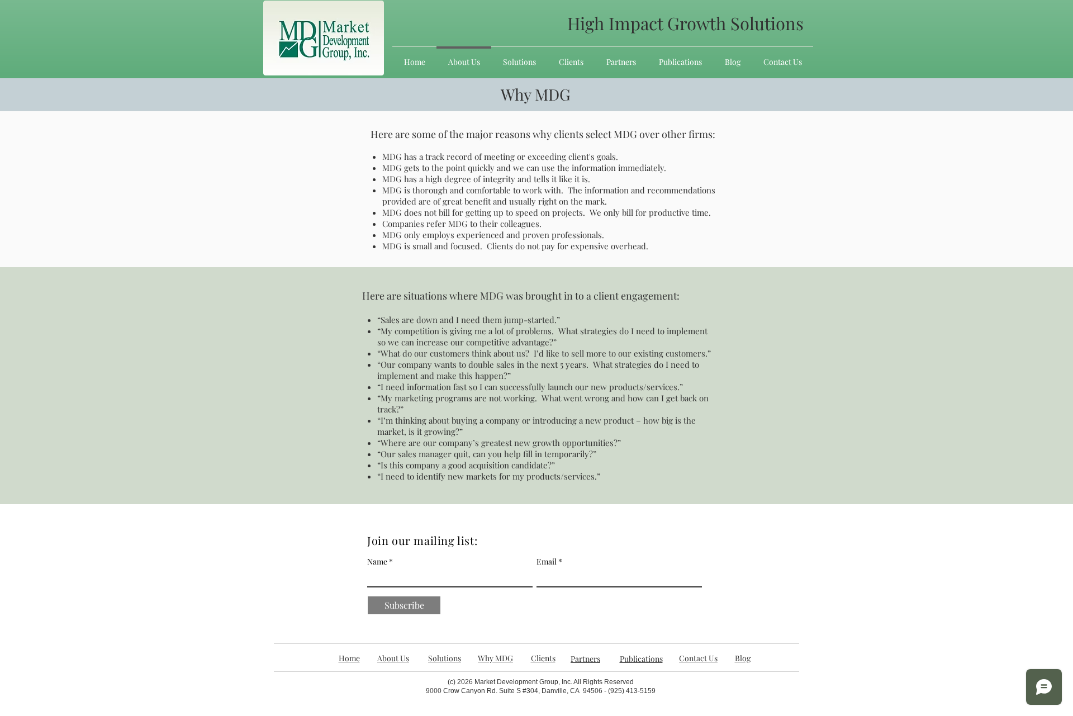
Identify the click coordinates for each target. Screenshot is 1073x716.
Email (546, 562)
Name (377, 562)
